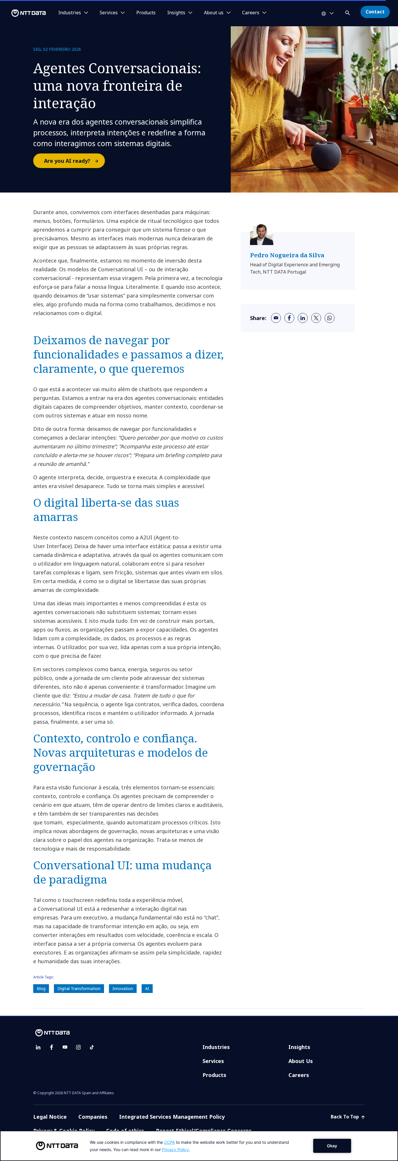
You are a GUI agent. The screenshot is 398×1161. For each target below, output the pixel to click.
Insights (299, 1046)
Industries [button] (69, 13)
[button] (348, 12)
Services (213, 1060)
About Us (300, 1060)
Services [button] (109, 13)
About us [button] (213, 13)
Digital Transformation (79, 988)
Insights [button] (176, 13)
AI (147, 988)
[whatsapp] (329, 318)
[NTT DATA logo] (24, 13)
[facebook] (289, 318)
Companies (93, 1116)
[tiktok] (92, 1047)
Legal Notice (50, 1116)
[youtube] (65, 1047)
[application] (199, 1146)
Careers (298, 1074)
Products (146, 13)
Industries (216, 1046)
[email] (276, 318)
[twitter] (316, 318)
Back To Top (345, 1116)
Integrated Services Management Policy (172, 1116)
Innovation (122, 988)
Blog (41, 988)
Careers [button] (250, 13)
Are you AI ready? (67, 160)
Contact (375, 11)
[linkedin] (303, 318)
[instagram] (78, 1047)
